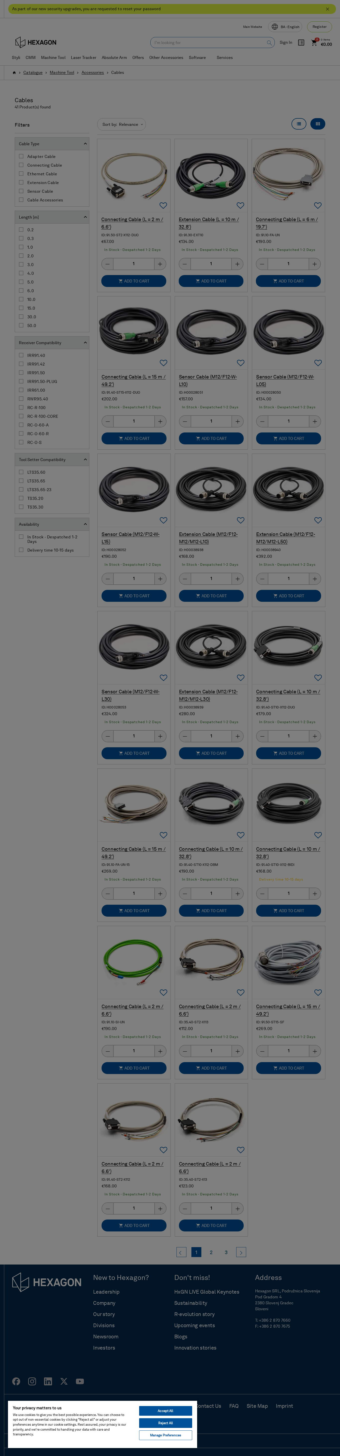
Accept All (165, 1411)
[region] (102, 1424)
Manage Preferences (165, 1435)
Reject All (165, 1423)
